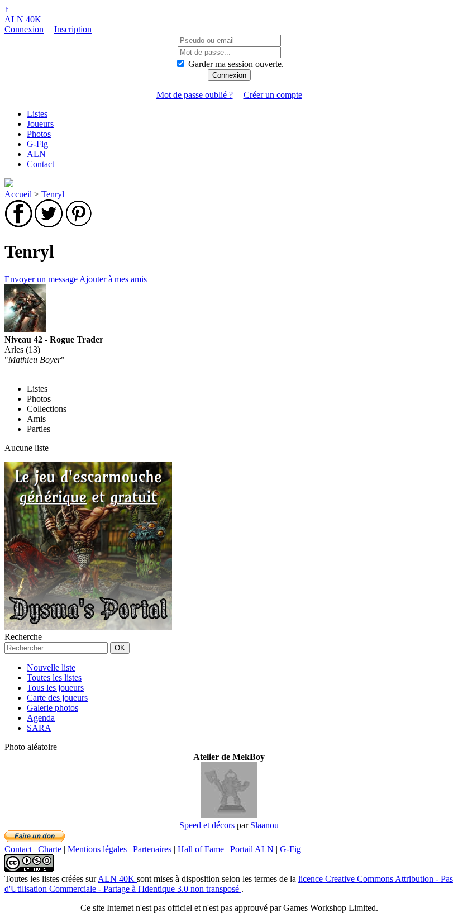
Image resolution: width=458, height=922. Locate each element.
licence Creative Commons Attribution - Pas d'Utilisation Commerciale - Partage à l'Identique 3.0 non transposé (228, 884)
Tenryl (52, 194)
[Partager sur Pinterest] (79, 224)
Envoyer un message (41, 279)
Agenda (41, 718)
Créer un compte (273, 94)
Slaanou (264, 825)
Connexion (24, 29)
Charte (49, 849)
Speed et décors (207, 825)
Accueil (18, 194)
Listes (37, 113)
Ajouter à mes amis (113, 279)
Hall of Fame (201, 849)
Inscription (73, 29)
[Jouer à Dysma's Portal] (88, 626)
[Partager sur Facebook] (18, 224)
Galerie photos (52, 707)
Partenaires (152, 849)
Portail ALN (252, 849)
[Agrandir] (229, 815)
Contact (40, 164)
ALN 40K (22, 19)
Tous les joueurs (55, 687)
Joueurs (40, 124)
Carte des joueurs (57, 697)
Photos (39, 134)
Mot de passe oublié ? (194, 94)
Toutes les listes (54, 677)
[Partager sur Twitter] (49, 224)
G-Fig (37, 144)
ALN (36, 154)
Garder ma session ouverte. (236, 64)
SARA (39, 728)
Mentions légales (97, 849)
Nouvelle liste (51, 667)
